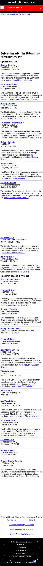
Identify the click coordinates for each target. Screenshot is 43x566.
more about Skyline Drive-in (20, 80)
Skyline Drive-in (7, 65)
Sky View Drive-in (8, 401)
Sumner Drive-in (7, 450)
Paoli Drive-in (6, 391)
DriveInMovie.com (21, 2)
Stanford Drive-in (8, 183)
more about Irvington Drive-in (15, 305)
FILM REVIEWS (21, 550)
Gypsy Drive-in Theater (10, 329)
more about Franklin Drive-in (22, 435)
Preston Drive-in (7, 339)
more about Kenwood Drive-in (15, 324)
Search (12, 14)
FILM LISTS (21, 548)
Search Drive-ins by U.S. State (21, 525)
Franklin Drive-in (7, 420)
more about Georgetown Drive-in (23, 99)
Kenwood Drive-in (8, 309)
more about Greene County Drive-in (24, 476)
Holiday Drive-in (7, 104)
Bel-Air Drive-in (7, 257)
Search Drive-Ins (14, 7)
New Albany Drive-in (9, 350)
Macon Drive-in (7, 163)
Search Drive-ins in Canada (21, 529)
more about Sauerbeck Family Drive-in (25, 138)
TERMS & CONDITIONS (21, 556)
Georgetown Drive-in (9, 84)
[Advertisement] (21, 33)
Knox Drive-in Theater (10, 279)
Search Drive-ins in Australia (21, 534)
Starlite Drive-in (7, 238)
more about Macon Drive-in (15, 178)
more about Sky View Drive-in (27, 416)
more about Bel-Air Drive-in (17, 272)
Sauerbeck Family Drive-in (12, 123)
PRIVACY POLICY (21, 553)
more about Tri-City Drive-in (23, 386)
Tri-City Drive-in (7, 371)
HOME (3, 14)
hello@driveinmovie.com (21, 542)
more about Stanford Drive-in (16, 198)
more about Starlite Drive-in (13, 253)
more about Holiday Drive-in (16, 119)
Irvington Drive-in (8, 290)
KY (20, 14)
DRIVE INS (21, 545)
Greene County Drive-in (11, 461)
